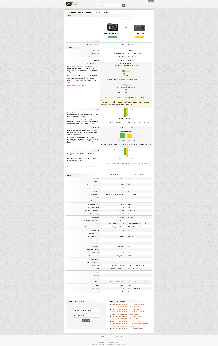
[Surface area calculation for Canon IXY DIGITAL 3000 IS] (117, 87)
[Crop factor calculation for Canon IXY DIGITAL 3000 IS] (121, 178)
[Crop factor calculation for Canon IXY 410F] (131, 178)
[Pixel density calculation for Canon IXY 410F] (137, 149)
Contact (119, 336)
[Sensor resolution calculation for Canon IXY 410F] (135, 56)
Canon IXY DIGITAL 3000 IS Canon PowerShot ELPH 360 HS (130, 323)
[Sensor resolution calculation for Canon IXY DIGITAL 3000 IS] (116, 56)
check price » (112, 37)
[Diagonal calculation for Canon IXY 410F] (134, 60)
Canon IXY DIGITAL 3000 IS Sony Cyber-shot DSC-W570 (129, 326)
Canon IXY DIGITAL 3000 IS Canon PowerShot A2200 (128, 328)
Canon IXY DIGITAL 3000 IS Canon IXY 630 (125, 319)
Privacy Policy (112, 336)
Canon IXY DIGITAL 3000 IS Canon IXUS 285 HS (126, 309)
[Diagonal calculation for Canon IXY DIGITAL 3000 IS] (118, 60)
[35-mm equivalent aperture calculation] (117, 220)
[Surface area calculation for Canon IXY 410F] (134, 87)
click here (96, 167)
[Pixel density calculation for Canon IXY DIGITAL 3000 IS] (114, 149)
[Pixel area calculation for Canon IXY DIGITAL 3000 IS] (117, 127)
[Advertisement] (82, 28)
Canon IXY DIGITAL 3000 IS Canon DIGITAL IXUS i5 (127, 321)
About (98, 336)
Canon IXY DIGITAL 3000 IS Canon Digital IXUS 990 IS (128, 304)
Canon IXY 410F (139, 33)
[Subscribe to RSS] (108, 339)
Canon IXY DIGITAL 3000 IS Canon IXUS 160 (125, 314)
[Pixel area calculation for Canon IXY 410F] (135, 127)
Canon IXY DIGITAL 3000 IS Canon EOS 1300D (126, 316)
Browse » (150, 1)
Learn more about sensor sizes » (76, 85)
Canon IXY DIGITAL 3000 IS (112, 33)
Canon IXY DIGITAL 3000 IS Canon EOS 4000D (126, 307)
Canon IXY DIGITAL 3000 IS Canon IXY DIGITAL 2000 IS (129, 311)
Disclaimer (104, 336)
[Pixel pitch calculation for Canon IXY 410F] (134, 109)
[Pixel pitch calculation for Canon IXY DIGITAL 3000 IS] (118, 109)
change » (138, 65)
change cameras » (126, 18)
